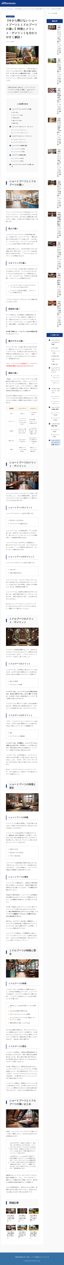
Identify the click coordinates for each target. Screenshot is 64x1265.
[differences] (8, 3)
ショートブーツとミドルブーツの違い (22, 109)
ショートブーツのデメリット (20, 132)
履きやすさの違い (17, 120)
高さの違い (16, 112)
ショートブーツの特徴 (19, 149)
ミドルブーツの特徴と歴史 (19, 155)
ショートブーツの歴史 (19, 151)
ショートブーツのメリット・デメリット (22, 126)
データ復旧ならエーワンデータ (40, 1257)
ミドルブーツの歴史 (18, 161)
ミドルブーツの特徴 (18, 158)
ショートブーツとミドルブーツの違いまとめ (23, 165)
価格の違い (16, 123)
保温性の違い (16, 117)
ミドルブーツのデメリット (20, 142)
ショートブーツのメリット (20, 130)
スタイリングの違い (18, 115)
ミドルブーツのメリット (19, 139)
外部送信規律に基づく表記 (22, 1257)
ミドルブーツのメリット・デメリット (22, 136)
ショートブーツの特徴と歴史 (19, 145)
